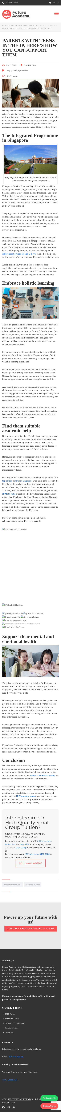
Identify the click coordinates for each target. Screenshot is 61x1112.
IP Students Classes (12, 1019)
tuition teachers (44, 841)
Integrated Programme (12, 885)
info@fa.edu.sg (16, 1056)
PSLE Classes (10, 1014)
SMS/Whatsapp (37, 854)
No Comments (12, 76)
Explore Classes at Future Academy (30, 928)
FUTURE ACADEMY (20, 1099)
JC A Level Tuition (11, 1028)
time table (24, 844)
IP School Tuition (33, 885)
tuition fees (10, 844)
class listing (21, 847)
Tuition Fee (9, 1032)
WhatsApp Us (50, 1098)
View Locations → (10, 1080)
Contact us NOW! (33, 863)
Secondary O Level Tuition (14, 1023)
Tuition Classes (50, 1106)
